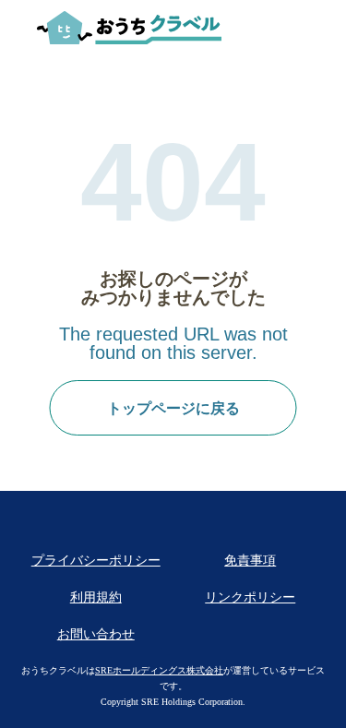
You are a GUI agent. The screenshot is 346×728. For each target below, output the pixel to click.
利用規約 (96, 597)
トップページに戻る (173, 408)
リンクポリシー (250, 597)
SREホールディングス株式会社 (159, 670)
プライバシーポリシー (96, 560)
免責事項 (250, 560)
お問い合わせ (96, 634)
